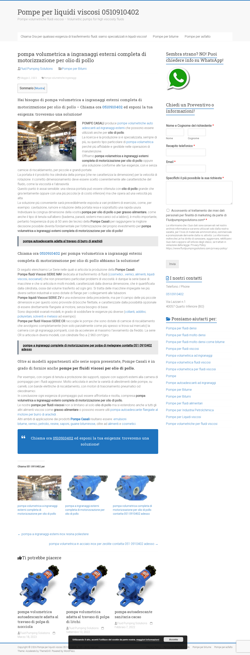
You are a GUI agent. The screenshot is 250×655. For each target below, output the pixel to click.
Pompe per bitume (166, 36)
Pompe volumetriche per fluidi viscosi (191, 424)
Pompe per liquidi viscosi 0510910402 (78, 12)
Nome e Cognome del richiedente (190, 125)
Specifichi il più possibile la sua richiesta (195, 178)
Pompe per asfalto (198, 36)
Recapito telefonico (180, 146)
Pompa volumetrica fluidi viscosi (188, 362)
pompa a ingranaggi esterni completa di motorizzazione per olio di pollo (85, 509)
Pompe (171, 376)
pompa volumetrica (139, 142)
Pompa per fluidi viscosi (182, 349)
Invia (172, 264)
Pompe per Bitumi (74, 69)
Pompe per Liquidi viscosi (183, 417)
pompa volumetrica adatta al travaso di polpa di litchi (87, 616)
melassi (52, 316)
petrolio (43, 424)
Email (171, 162)
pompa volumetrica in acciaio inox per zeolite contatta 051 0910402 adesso (103, 544)
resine (54, 424)
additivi (141, 312)
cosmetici (116, 274)
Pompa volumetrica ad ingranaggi (189, 355)
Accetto (173, 639)
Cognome (193, 138)
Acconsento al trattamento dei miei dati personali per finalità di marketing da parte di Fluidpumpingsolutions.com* (196, 215)
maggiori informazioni (147, 639)
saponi (64, 424)
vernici (129, 274)
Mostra (39, 88)
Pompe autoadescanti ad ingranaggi (191, 383)
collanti (130, 312)
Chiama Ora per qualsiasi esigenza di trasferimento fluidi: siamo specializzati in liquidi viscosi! (84, 36)
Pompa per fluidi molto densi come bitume (195, 342)
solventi (38, 316)
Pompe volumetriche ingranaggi (60, 78)
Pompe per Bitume (179, 390)
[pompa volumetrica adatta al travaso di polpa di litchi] (88, 566)
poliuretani (25, 316)
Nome (169, 138)
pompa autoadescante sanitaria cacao (133, 614)
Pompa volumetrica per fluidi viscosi (191, 369)
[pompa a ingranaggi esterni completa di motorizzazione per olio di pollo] (87, 488)
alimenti (140, 274)
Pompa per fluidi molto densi (185, 335)
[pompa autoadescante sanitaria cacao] (136, 566)
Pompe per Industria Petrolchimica (190, 410)
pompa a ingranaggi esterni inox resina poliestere (53, 534)
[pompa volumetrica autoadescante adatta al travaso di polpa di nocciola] (39, 566)
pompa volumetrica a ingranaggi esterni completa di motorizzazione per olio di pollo (37, 509)
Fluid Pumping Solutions (36, 69)
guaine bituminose (82, 424)
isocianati (35, 279)
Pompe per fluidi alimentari (184, 403)
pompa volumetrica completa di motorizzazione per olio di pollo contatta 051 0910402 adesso (132, 509)
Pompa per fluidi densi (181, 328)
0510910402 (112, 106)
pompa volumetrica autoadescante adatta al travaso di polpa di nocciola (38, 619)
